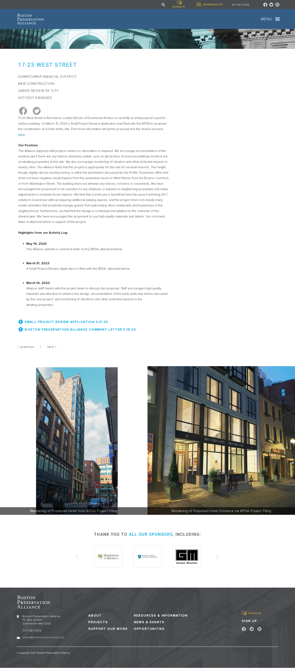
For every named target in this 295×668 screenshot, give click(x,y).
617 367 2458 (240, 4)
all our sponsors (151, 534)
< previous (26, 347)
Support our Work (108, 629)
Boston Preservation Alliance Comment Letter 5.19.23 (80, 330)
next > (52, 347)
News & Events (149, 622)
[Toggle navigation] (277, 19)
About (95, 616)
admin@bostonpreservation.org (43, 637)
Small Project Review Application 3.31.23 (66, 322)
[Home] (30, 19)
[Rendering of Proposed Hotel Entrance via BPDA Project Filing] (221, 440)
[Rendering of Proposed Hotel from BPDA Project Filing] (74, 440)
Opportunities (149, 629)
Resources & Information (161, 616)
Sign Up (249, 621)
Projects (98, 622)
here (21, 134)
